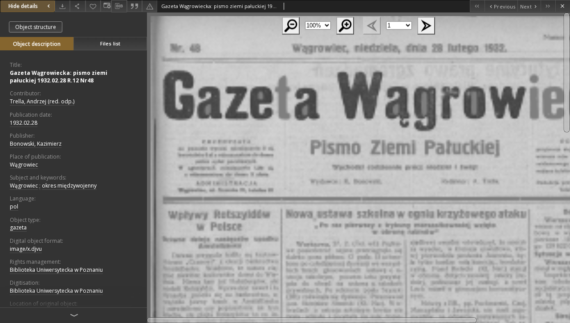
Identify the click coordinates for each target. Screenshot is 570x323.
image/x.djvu (26, 249)
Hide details (23, 6)
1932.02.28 (23, 123)
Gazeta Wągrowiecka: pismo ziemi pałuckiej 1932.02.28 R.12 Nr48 (58, 76)
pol (14, 206)
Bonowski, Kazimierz (35, 143)
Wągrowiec (24, 164)
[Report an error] (149, 6)
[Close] (562, 6)
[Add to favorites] (93, 6)
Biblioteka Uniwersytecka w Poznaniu (56, 270)
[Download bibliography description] (118, 6)
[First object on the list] (477, 6)
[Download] (62, 6)
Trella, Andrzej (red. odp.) (42, 101)
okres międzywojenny (69, 185)
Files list (110, 43)
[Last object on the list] (548, 6)
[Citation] (134, 6)
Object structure (35, 27)
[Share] (77, 6)
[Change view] (106, 6)
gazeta (18, 227)
